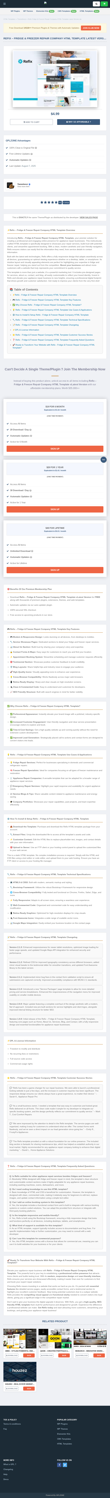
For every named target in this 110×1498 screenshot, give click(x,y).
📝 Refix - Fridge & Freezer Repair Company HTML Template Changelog (45, 325)
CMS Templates (66, 11)
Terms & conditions (12, 1424)
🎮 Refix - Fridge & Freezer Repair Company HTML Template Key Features (46, 300)
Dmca (5, 1479)
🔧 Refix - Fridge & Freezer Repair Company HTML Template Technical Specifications (51, 320)
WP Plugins (15, 11)
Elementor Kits (44, 11)
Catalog (60, 1449)
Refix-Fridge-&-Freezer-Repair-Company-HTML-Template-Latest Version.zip (54, 19)
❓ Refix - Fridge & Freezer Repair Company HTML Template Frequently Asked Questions (53, 340)
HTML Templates (89, 11)
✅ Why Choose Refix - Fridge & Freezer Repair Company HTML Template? (46, 305)
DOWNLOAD (12, 1355)
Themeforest (21, 19)
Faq (5, 1429)
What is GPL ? (9, 1464)
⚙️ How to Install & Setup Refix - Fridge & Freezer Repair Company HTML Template (50, 315)
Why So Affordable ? (79, 122)
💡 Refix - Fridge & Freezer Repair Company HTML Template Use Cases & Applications (52, 310)
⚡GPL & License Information (25, 330)
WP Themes (28, 11)
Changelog (8, 1469)
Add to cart (32, 122)
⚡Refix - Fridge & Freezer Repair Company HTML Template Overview (44, 295)
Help (5, 1474)
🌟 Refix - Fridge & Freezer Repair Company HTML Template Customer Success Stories (52, 335)
